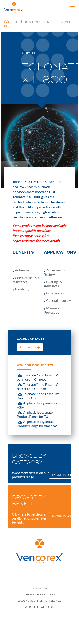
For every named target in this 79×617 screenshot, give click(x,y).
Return (30, 53)
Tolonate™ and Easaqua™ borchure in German (38, 386)
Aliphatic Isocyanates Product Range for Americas (37, 423)
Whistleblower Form (39, 606)
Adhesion (22, 270)
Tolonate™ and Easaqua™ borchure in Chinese (38, 377)
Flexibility (22, 289)
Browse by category (36, 21)
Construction (56, 293)
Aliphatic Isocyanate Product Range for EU (35, 414)
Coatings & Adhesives (53, 284)
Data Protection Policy (39, 594)
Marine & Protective (52, 310)
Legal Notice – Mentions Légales (39, 600)
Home (16, 21)
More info (61, 475)
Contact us (28, 347)
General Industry (58, 300)
